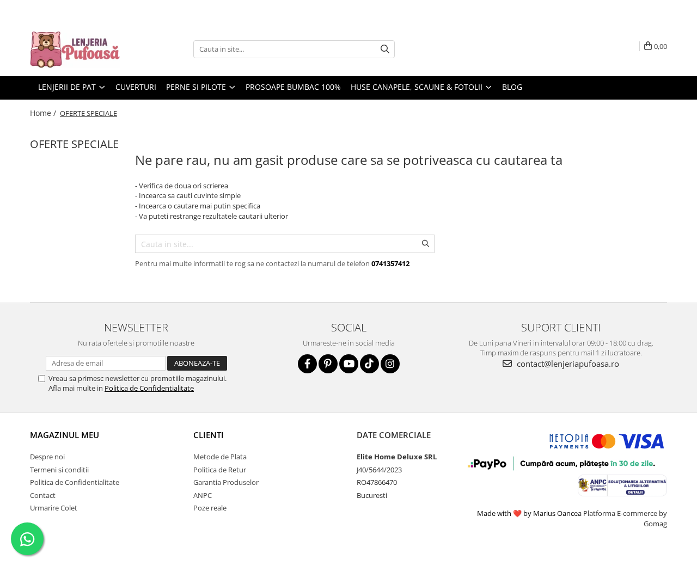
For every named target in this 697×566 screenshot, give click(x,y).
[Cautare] (385, 49)
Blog (512, 87)
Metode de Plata (220, 457)
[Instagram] (390, 363)
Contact (43, 495)
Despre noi (47, 457)
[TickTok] (369, 363)
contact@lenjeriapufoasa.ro (567, 363)
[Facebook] (307, 363)
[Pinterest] (328, 363)
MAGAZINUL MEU (64, 434)
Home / (44, 113)
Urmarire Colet (53, 508)
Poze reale (210, 508)
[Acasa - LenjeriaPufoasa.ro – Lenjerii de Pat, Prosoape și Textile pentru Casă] (84, 49)
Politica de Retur (219, 470)
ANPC (202, 495)
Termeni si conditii (59, 470)
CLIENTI (208, 434)
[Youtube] (348, 363)
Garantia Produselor (226, 482)
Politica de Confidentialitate (149, 388)
